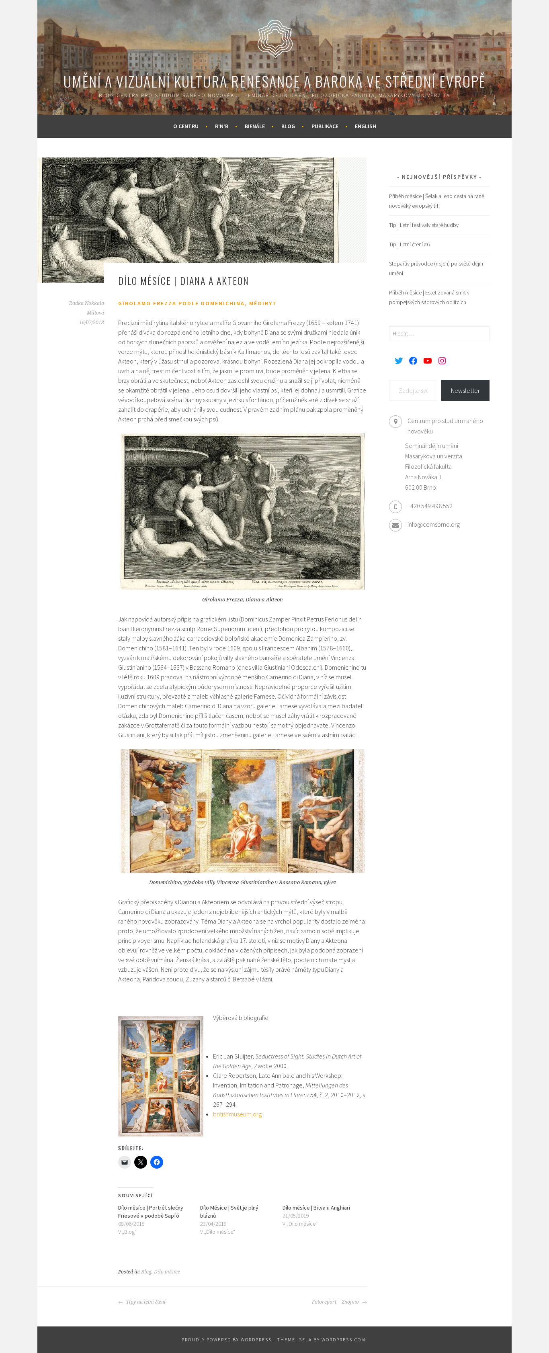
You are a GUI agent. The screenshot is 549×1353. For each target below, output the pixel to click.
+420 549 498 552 (430, 506)
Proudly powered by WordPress (227, 1340)
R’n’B (221, 126)
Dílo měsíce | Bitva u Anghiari (316, 1207)
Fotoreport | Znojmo (336, 1302)
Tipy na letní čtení (145, 1302)
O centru (186, 126)
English (365, 126)
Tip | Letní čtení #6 (409, 244)
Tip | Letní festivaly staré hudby (424, 225)
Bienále (255, 126)
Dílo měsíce (167, 1272)
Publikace (324, 126)
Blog (288, 126)
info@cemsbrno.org (434, 524)
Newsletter (465, 390)
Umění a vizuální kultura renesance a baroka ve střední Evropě (274, 81)
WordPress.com (344, 1340)
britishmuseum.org (237, 1114)
